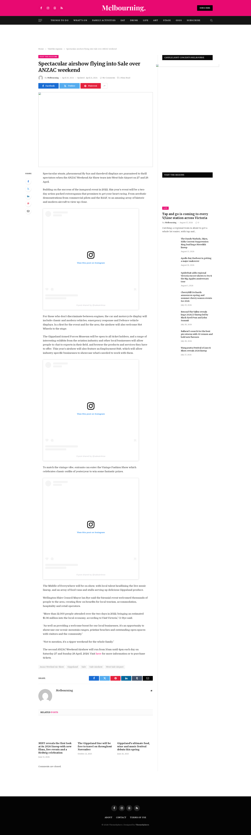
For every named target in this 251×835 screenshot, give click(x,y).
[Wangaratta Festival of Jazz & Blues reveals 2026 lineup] (170, 351)
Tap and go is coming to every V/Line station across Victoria (185, 216)
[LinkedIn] (28, 196)
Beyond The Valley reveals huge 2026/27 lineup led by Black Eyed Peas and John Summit (194, 316)
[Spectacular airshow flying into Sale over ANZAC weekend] (95, 129)
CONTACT (121, 817)
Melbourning (53, 78)
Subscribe (205, 8)
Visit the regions (48, 57)
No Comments (109, 78)
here (98, 653)
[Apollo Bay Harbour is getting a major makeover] (170, 261)
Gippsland (72, 667)
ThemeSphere (142, 825)
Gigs (179, 20)
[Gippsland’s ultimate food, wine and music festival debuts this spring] (135, 729)
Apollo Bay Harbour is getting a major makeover (196, 259)
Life (145, 20)
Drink (134, 20)
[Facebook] (28, 181)
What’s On (80, 20)
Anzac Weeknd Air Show (52, 667)
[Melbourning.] (125, 8)
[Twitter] (28, 189)
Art (155, 20)
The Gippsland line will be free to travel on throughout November (95, 746)
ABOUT (108, 817)
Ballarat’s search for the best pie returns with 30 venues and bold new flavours (197, 334)
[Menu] (40, 20)
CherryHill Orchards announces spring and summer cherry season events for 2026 (196, 296)
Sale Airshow (95, 667)
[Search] (211, 20)
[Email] (28, 211)
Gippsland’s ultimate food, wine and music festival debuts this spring (133, 746)
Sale (84, 667)
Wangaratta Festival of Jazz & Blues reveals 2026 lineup (196, 349)
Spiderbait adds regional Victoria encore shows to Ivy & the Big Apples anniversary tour (196, 277)
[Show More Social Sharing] (104, 86)
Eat (123, 20)
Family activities (104, 20)
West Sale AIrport (115, 667)
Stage (167, 20)
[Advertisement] (125, 36)
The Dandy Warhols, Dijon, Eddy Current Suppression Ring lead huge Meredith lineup (194, 243)
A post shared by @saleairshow (90, 305)
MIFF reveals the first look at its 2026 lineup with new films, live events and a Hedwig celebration (55, 748)
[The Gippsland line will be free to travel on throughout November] (95, 729)
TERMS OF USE (138, 817)
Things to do (59, 20)
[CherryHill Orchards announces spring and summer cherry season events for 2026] (170, 296)
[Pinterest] (28, 203)
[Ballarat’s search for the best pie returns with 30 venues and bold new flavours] (170, 335)
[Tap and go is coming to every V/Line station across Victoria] (187, 196)
